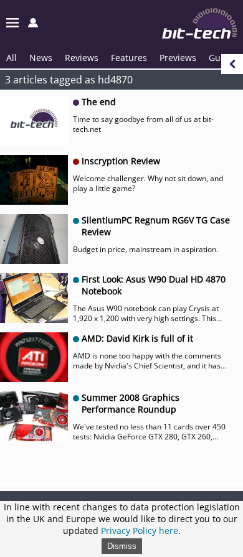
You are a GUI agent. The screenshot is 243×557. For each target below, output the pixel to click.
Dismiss (121, 546)
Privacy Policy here (139, 530)
